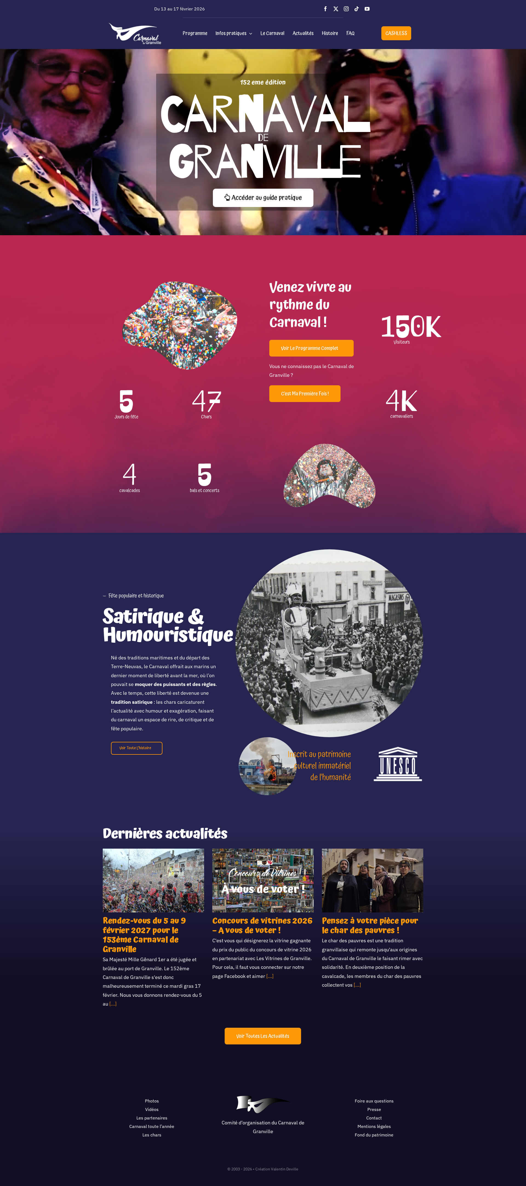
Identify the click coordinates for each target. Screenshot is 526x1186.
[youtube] (367, 8)
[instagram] (346, 8)
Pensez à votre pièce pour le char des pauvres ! (370, 925)
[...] (112, 1004)
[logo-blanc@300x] (134, 25)
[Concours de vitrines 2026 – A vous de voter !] (263, 880)
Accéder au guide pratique (266, 198)
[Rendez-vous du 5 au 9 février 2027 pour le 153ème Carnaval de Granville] (153, 880)
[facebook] (325, 8)
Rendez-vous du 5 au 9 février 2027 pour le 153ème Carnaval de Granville (144, 935)
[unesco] (397, 748)
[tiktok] (356, 8)
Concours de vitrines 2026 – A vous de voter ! (262, 925)
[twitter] (335, 8)
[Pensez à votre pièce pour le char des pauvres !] (372, 880)
